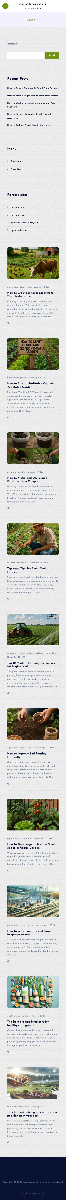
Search (12, 43)
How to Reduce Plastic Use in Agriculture (29, 125)
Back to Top (34, 1194)
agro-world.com (19, 230)
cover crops (23, 1106)
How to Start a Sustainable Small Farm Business (33, 88)
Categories (16, 161)
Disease (11, 563)
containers (26, 838)
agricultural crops (16, 925)
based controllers (47, 653)
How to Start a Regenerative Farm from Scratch (32, 96)
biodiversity (26, 287)
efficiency (21, 563)
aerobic (21, 472)
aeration (11, 472)
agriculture (12, 287)
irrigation (21, 378)
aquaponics (13, 838)
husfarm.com (17, 207)
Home (30, 19)
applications (13, 1016)
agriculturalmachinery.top (24, 223)
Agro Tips (16, 169)
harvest (11, 378)
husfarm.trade (18, 215)
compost (11, 1106)
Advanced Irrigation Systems (22, 653)
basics (30, 925)
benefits (25, 1016)
